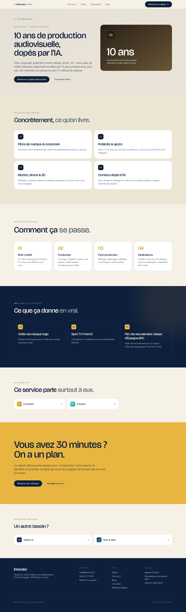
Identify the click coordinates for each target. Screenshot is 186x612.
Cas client (116, 584)
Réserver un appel (157, 4)
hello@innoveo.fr (55, 483)
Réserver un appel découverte (31, 79)
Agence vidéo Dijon (154, 583)
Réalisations (96, 4)
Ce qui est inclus (62, 79)
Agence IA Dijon (152, 572)
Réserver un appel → (89, 580)
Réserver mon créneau (28, 483)
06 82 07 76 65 (86, 576)
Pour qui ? (71, 4)
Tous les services (25, 19)
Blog (108, 4)
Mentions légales (119, 587)
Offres (83, 4)
